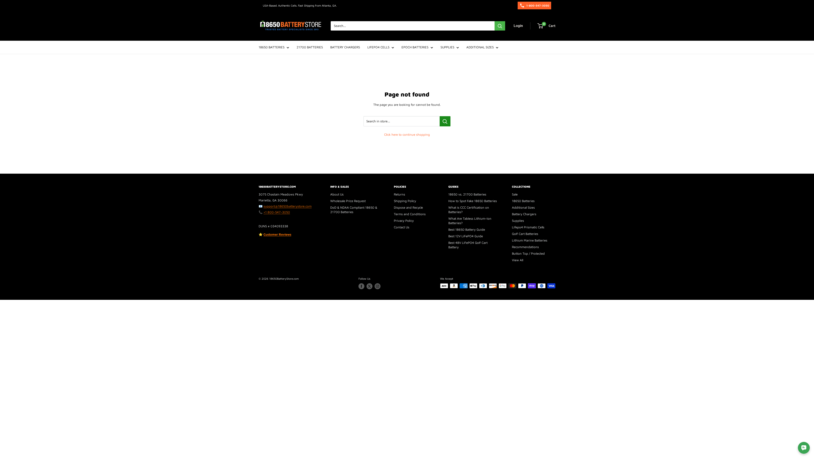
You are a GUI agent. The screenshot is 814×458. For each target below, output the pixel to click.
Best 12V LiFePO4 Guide (465, 236)
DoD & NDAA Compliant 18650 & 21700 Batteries (353, 210)
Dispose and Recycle (408, 207)
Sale (515, 194)
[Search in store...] (445, 121)
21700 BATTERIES (310, 47)
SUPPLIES (447, 47)
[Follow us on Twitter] (369, 286)
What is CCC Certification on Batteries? (468, 210)
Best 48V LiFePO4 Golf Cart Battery (468, 245)
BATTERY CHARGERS (345, 47)
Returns (399, 194)
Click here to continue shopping (407, 134)
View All (517, 260)
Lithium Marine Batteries (529, 240)
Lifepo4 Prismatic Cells (528, 227)
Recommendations (525, 247)
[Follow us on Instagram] (378, 286)
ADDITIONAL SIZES (480, 47)
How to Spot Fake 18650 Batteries (472, 201)
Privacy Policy (404, 220)
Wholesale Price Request (348, 201)
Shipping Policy (405, 201)
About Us (337, 194)
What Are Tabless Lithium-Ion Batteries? (469, 221)
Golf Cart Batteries (525, 234)
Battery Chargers (524, 214)
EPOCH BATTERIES (414, 47)
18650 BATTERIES (271, 47)
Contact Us (401, 227)
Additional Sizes (523, 207)
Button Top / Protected (528, 253)
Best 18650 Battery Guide (466, 229)
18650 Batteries (523, 201)
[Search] (500, 26)
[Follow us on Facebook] (361, 286)
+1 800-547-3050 (276, 212)
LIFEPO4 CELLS (378, 47)
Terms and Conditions (410, 214)
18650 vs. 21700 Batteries (467, 194)
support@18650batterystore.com (287, 206)
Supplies (518, 220)
